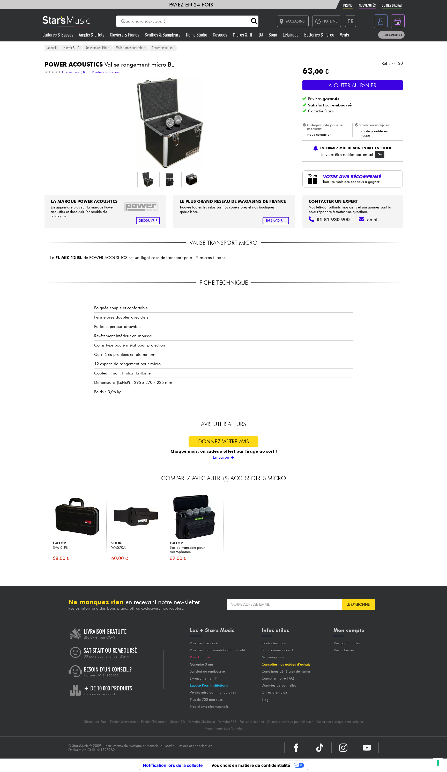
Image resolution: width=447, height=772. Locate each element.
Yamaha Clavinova (201, 722)
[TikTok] (319, 748)
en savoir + (275, 220)
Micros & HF (243, 35)
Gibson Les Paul (95, 722)
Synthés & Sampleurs (163, 35)
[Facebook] (296, 748)
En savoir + (223, 457)
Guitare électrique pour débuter (290, 722)
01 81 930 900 (108, 675)
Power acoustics (162, 47)
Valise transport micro (130, 47)
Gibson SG (177, 722)
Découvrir (148, 220)
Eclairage (291, 35)
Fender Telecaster (153, 722)
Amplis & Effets (92, 35)
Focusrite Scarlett (252, 722)
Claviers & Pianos (125, 35)
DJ (261, 35)
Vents (344, 35)
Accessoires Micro (97, 47)
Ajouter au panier (352, 85)
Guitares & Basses (58, 35)
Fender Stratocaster (124, 722)
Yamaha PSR (227, 722)
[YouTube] (366, 748)
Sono (273, 35)
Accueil (52, 47)
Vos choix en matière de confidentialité (250, 765)
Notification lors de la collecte (173, 765)
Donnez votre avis (223, 441)
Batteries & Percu (319, 35)
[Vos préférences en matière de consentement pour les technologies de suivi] (438, 763)
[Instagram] (343, 748)
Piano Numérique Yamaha (224, 728)
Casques (220, 35)
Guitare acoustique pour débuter (339, 722)
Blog (265, 699)
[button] (147, 179)
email (373, 219)
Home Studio (197, 35)
